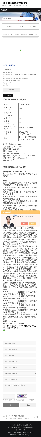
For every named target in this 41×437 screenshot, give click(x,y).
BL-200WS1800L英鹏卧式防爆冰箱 (19, 418)
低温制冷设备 (24, 34)
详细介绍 (8, 95)
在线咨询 (11, 89)
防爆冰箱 (31, 34)
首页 (12, 34)
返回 (34, 417)
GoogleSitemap (26, 427)
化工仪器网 (22, 430)
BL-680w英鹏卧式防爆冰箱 (16, 416)
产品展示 (17, 34)
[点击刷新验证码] (22, 396)
